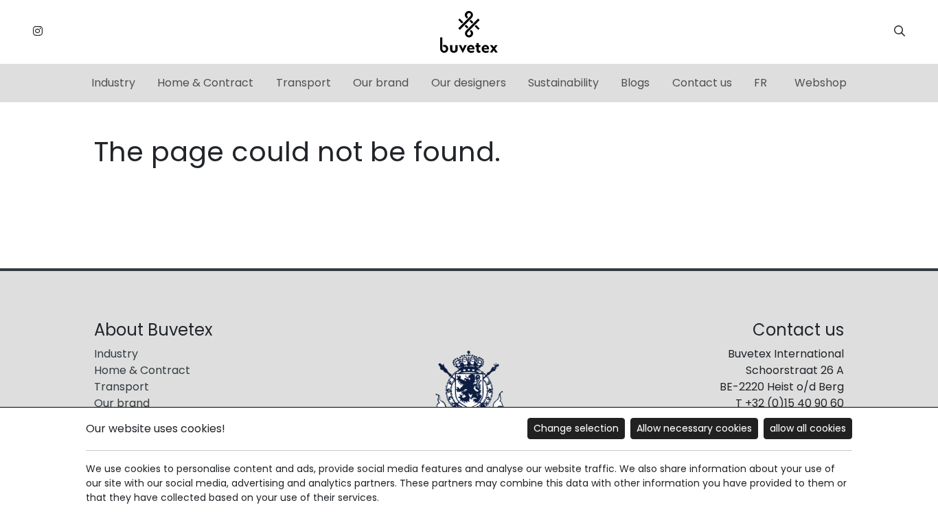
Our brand (381, 83)
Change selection (576, 428)
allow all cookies (808, 428)
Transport (303, 83)
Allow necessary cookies (694, 428)
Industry (113, 83)
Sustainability (563, 83)
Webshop (820, 83)
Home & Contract (205, 83)
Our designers (468, 83)
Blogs (635, 83)
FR (760, 83)
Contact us (702, 83)
